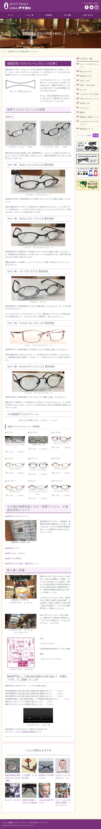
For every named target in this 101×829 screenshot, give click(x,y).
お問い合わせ (88, 15)
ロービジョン (85, 108)
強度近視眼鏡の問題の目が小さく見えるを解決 (12, 777)
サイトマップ (44, 822)
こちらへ (54, 420)
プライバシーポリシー (22, 822)
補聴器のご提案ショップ (89, 117)
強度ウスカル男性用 (13, 558)
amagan (6, 825)
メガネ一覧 (29, 15)
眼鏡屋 (26, 732)
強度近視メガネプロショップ (17, 516)
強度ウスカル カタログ (15, 553)
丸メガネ (83, 90)
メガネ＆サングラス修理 (89, 94)
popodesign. (31, 825)
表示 (11, 117)
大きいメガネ (85, 81)
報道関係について (86, 129)
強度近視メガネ (35, 732)
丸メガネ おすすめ (12, 800)
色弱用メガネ (85, 103)
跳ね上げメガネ (86, 71)
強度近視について (13, 548)
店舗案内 (48, 15)
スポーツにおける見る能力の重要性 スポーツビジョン (63, 802)
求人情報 (67, 15)
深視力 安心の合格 (87, 85)
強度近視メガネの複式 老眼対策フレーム (22, 563)
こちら (49, 704)
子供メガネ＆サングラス (89, 99)
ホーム (10, 15)
